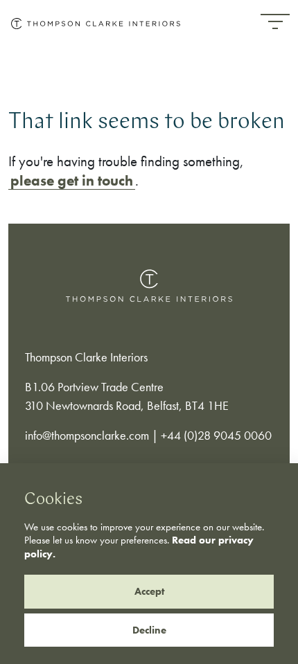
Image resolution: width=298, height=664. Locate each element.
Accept (149, 591)
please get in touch (71, 180)
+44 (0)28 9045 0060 (216, 435)
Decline (149, 630)
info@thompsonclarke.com (87, 435)
